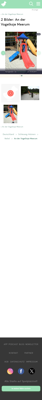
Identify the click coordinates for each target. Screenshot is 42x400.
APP (6, 344)
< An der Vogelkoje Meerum (12, 14)
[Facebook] (21, 373)
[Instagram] (10, 373)
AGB (6, 361)
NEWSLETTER (32, 344)
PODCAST (13, 344)
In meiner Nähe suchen (21, 388)
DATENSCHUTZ (17, 361)
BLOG (21, 344)
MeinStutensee (22, 72)
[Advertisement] (21, 238)
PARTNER (28, 353)
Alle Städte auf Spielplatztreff (21, 381)
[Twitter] (32, 373)
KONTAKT (13, 353)
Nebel (7, 138)
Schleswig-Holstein (27, 134)
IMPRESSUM (32, 361)
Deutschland (8, 134)
